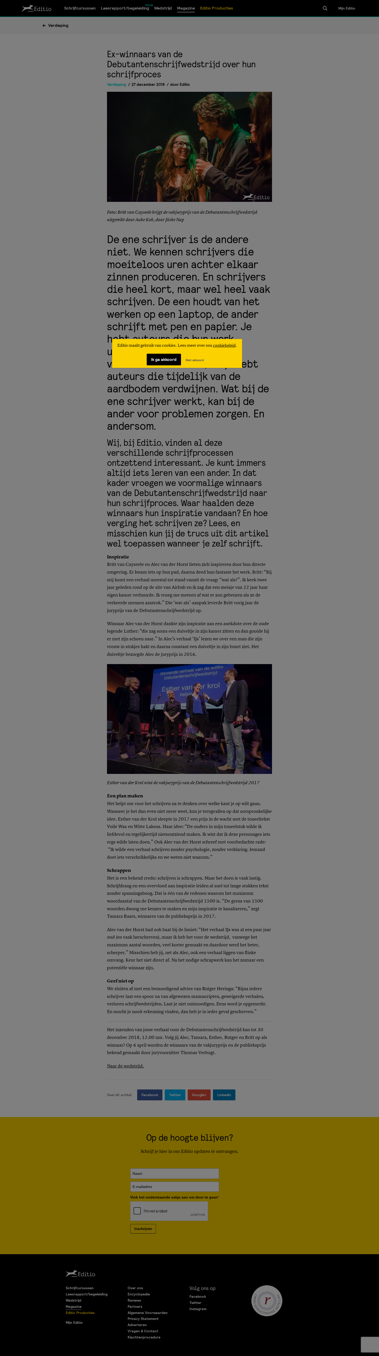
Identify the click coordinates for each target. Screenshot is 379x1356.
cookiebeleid (224, 346)
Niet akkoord (195, 360)
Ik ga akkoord (164, 359)
